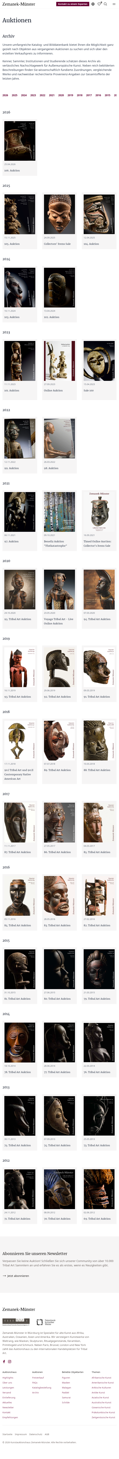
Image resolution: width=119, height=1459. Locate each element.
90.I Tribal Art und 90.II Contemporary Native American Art (18, 774)
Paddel (65, 1392)
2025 (14, 95)
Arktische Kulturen (101, 1387)
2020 (61, 95)
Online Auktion (53, 390)
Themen (96, 1372)
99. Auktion (11, 468)
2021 (52, 95)
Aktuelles (7, 1402)
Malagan (66, 1387)
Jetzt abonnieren (18, 1276)
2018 (79, 95)
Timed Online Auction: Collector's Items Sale (98, 543)
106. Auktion (12, 170)
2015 (107, 95)
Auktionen (37, 1372)
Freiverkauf (38, 1377)
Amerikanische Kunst (103, 1382)
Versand (6, 1392)
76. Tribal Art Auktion (97, 1072)
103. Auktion (12, 317)
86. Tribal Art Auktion (57, 852)
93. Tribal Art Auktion (17, 696)
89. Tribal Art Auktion (57, 770)
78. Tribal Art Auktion (17, 1072)
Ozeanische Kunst (101, 1407)
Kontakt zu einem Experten (72, 3)
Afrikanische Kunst (101, 1377)
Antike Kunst (98, 1392)
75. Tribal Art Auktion (17, 1145)
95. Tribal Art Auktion (17, 619)
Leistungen (8, 1387)
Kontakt (6, 1412)
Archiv (35, 1392)
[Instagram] (9, 1361)
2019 (70, 95)
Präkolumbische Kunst (103, 1412)
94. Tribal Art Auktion (97, 619)
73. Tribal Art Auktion (97, 1145)
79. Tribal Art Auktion (97, 998)
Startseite (7, 1434)
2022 (42, 95)
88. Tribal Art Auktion (97, 770)
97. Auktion (11, 541)
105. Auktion (12, 243)
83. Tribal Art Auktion (57, 925)
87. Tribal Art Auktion (17, 852)
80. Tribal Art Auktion (57, 998)
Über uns (7, 1382)
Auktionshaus (9, 1372)
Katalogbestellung (41, 1387)
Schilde (66, 1402)
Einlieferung (8, 1397)
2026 (5, 95)
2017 (89, 95)
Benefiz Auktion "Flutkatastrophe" (55, 543)
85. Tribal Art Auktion (97, 852)
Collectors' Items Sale (57, 243)
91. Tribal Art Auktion (97, 696)
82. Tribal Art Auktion (97, 925)
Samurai (66, 1397)
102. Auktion (51, 317)
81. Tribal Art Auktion (17, 998)
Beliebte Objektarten (73, 1372)
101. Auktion (11, 390)
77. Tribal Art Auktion (57, 1072)
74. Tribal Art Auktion (57, 1145)
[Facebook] (4, 1361)
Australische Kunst (101, 1402)
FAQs (34, 1382)
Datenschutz (35, 1434)
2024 (24, 95)
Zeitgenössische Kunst (103, 1417)
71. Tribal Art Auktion (17, 1218)
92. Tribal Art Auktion (57, 696)
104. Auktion (91, 243)
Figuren (66, 1377)
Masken (66, 1382)
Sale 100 (89, 390)
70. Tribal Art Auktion (57, 1218)
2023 (33, 95)
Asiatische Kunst (100, 1397)
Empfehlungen (10, 1417)
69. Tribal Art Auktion (97, 1218)
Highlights (7, 1377)
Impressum (21, 1434)
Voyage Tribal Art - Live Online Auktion (58, 621)
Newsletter (8, 1407)
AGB (47, 1434)
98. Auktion (51, 468)
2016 (98, 95)
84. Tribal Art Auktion (17, 925)
